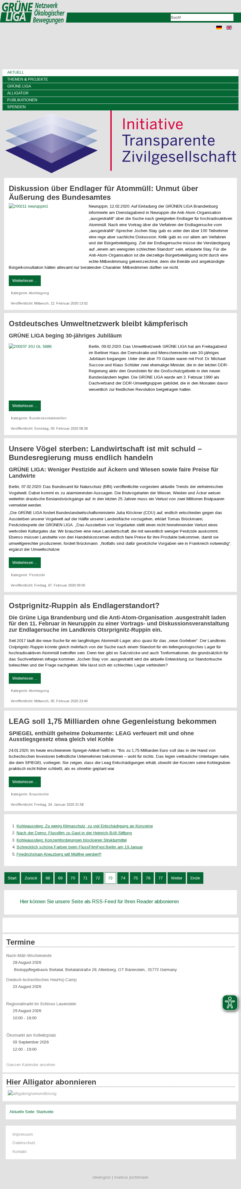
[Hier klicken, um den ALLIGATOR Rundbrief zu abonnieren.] (120, 1093)
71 (85, 878)
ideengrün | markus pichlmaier (120, 1177)
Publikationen (22, 100)
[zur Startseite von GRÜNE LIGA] (33, 28)
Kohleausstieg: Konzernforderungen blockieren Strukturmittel (72, 840)
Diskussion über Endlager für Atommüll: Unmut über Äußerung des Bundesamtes (103, 192)
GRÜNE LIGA (19, 86)
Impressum (23, 1134)
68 (48, 878)
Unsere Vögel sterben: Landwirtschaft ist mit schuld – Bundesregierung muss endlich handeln (105, 453)
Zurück (30, 878)
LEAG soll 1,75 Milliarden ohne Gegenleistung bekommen (113, 721)
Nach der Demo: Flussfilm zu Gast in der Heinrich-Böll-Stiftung (74, 833)
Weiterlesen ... (24, 280)
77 (160, 878)
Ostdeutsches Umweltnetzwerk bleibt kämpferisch (98, 323)
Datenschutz (24, 1142)
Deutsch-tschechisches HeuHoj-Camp (41, 979)
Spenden (16, 107)
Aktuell (15, 72)
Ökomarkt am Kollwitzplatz (31, 1035)
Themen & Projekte (27, 79)
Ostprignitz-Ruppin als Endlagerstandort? (84, 605)
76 (148, 878)
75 (135, 878)
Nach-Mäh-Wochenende (28, 955)
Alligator (18, 93)
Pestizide (37, 575)
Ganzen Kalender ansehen (30, 1064)
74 (123, 878)
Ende (195, 878)
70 (73, 878)
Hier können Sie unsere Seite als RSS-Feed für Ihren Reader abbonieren (99, 901)
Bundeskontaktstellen (48, 418)
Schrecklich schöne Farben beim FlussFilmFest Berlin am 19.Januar (80, 847)
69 (60, 878)
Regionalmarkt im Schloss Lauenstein (41, 1003)
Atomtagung (39, 293)
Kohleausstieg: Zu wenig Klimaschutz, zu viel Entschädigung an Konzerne (85, 826)
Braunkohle (39, 794)
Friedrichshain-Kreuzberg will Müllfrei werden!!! (59, 854)
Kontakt (19, 1151)
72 (98, 878)
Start (12, 878)
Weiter (176, 878)
